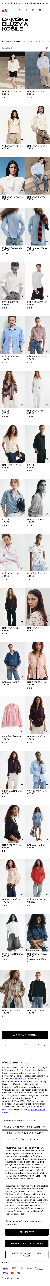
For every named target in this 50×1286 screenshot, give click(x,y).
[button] (33, 950)
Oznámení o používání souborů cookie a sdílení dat (23, 1222)
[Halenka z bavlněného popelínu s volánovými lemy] (37, 176)
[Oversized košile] (37, 226)
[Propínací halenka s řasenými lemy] (12, 715)
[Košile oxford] (12, 281)
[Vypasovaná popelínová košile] (37, 770)
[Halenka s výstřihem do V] (37, 389)
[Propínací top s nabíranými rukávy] (37, 552)
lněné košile (20, 1078)
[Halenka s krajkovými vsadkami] (37, 70)
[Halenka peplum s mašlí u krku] (12, 176)
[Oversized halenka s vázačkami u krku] (12, 989)
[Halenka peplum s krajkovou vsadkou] (12, 70)
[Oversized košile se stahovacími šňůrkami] (37, 989)
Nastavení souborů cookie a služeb (27, 1254)
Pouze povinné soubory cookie (27, 1243)
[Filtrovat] (46, 48)
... (31, 1044)
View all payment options (12, 1278)
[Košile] (12, 389)
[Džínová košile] (12, 661)
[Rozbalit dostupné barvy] (4, 97)
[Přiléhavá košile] (12, 226)
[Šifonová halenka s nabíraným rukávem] (12, 770)
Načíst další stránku (25, 1035)
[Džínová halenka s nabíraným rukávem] (37, 824)
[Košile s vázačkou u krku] (37, 878)
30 (38, 1044)
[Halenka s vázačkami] (37, 715)
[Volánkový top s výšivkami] (12, 125)
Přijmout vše (27, 1232)
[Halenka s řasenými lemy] (37, 932)
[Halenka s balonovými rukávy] (37, 607)
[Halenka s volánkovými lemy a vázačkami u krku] (37, 125)
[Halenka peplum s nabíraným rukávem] (12, 444)
